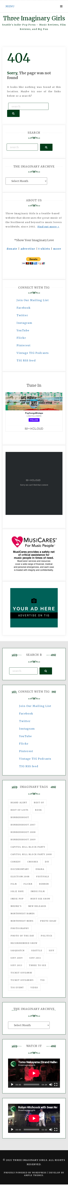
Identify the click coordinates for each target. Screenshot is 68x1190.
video (34, 987)
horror (44, 884)
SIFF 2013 (16, 965)
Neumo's (16, 906)
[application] (34, 1073)
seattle (36, 950)
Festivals (42, 876)
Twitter (22, 315)
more (57, 248)
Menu (10, 6)
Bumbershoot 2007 (23, 825)
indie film (38, 891)
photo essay (48, 921)
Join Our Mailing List (33, 300)
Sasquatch (18, 950)
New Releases (37, 906)
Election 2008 (20, 876)
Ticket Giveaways (22, 980)
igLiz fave (17, 891)
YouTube (23, 330)
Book (38, 810)
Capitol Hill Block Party (28, 847)
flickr (28, 884)
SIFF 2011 (35, 958)
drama (40, 869)
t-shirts (44, 248)
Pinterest (24, 345)
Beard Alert (19, 802)
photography (20, 928)
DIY (47, 862)
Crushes (32, 862)
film (14, 884)
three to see (37, 965)
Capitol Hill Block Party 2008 (31, 854)
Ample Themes (33, 1175)
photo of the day (22, 936)
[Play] (12, 1084)
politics (46, 936)
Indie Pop (17, 899)
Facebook (24, 307)
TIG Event (17, 987)
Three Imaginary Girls (34, 18)
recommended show (24, 943)
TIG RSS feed (26, 360)
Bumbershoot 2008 (23, 832)
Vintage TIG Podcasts (33, 352)
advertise (28, 248)
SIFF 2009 (17, 958)
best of (39, 802)
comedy (16, 862)
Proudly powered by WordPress (25, 1172)
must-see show (40, 899)
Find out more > (48, 226)
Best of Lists (19, 810)
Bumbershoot (20, 817)
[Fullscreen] (55, 1084)
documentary (20, 869)
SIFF (51, 950)
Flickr (21, 337)
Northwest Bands (23, 913)
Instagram (24, 322)
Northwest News (22, 921)
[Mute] (50, 1084)
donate (12, 248)
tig (42, 980)
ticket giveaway (21, 973)
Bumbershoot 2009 (23, 839)
